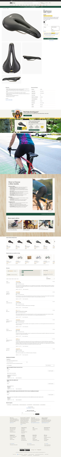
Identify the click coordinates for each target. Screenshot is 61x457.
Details (35, 411)
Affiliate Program (35, 439)
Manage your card (46, 422)
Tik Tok (33, 449)
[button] (22, 25)
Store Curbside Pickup (24, 431)
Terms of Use (14, 454)
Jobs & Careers (34, 436)
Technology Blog (46, 439)
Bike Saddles (4, 8)
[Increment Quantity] (47, 25)
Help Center (12, 443)
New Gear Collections (12, 437)
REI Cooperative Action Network (35, 422)
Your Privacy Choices (20, 454)
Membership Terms (30, 455)
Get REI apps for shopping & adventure (25, 448)
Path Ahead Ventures (24, 440)
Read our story (12, 422)
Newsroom (45, 438)
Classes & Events (23, 438)
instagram (32, 449)
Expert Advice (23, 437)
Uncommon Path (23, 439)
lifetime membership (48, 35)
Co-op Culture (34, 437)
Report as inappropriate (25, 289)
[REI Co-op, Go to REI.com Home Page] (11, 3)
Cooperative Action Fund (47, 437)
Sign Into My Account (13, 428)
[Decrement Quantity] (44, 25)
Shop (14, 2)
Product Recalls (46, 454)
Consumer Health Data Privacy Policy (39, 454)
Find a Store (30, 443)
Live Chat (47, 443)
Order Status (23, 428)
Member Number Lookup (13, 436)
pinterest (37, 449)
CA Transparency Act (24, 455)
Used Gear (11, 438)
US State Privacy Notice (31, 454)
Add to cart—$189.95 (50, 38)
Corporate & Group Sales (36, 440)
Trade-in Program (12, 439)
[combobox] (32, 3)
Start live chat (28, 115)
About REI (45, 436)
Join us (21, 424)
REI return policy (51, 40)
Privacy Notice (25, 454)
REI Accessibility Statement (36, 455)
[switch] (7, 278)
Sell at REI (34, 438)
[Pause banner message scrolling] (41, 6)
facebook (35, 449)
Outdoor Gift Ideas (35, 428)
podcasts (40, 449)
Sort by (47, 277)
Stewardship (45, 440)
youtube (39, 449)
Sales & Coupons (46, 428)
